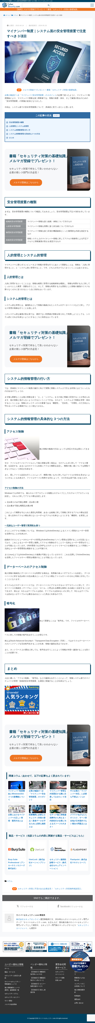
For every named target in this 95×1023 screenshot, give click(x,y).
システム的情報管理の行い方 (18, 130)
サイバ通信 (8, 1001)
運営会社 (77, 999)
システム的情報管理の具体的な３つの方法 (23, 134)
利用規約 (77, 996)
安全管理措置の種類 (15, 122)
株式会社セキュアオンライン (28, 919)
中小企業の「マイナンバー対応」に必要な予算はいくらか (78, 794)
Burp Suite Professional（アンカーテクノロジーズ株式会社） (16, 863)
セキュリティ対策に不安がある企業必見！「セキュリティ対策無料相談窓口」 (50, 889)
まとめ (10, 138)
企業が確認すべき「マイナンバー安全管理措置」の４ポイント (31, 95)
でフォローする (26, 906)
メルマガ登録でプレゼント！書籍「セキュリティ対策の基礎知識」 (51, 9)
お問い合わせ (78, 1003)
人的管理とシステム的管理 (18, 126)
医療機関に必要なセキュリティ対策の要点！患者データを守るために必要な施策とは (37, 821)
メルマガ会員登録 (11, 1004)
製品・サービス (10, 972)
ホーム (7, 968)
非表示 (56, 115)
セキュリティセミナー (12, 997)
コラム (10, 881)
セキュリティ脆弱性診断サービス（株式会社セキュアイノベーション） (58, 863)
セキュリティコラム (11, 993)
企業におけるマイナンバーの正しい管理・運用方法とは (16, 818)
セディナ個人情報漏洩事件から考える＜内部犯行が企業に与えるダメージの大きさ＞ (58, 821)
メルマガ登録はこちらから (25, 182)
